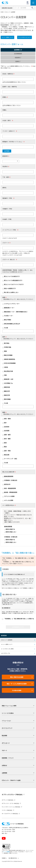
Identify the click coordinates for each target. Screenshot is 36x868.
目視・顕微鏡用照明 (10, 488)
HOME (2, 12)
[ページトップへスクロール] (33, 865)
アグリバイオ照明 (9, 496)
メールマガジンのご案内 (7, 649)
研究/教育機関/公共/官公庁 (12, 324)
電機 (5, 351)
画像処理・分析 (8, 379)
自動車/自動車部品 (9, 359)
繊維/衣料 (7, 391)
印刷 (5, 375)
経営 (5, 443)
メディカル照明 (8, 500)
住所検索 (6, 151)
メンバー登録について (7, 37)
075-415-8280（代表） (10, 829)
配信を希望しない (11, 532)
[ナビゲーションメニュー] (33, 3)
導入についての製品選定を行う (13, 280)
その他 (6, 328)
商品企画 (6, 455)
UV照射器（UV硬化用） (11, 480)
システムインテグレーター (12, 304)
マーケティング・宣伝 (10, 459)
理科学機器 (7, 399)
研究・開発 (7, 419)
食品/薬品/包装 (8, 371)
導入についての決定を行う (12, 276)
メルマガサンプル (5, 653)
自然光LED (7, 484)
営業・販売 (7, 435)
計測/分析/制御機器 (10, 363)
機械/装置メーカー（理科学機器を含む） (16, 312)
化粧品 (6, 367)
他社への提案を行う (10, 288)
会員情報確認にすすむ (18, 627)
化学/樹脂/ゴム (8, 383)
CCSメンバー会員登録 (6, 640)
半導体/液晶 (7, 347)
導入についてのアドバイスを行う (14, 284)
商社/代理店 (7, 320)
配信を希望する (10, 529)
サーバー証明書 (6, 851)
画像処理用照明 (8, 476)
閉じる (33, 862)
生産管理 (6, 431)
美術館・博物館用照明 (10, 492)
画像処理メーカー (9, 308)
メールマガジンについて (24, 37)
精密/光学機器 (8, 355)
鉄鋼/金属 (7, 387)
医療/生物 (7, 395)
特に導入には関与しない (11, 292)
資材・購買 (7, 439)
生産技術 (6, 427)
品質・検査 (7, 451)
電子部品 (6, 343)
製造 (5, 447)
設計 (5, 423)
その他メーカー (8, 316)
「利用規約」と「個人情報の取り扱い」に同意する (19, 619)
